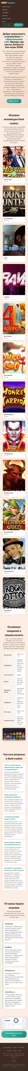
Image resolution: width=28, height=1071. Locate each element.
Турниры (4, 9)
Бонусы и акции (6, 18)
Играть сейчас (14, 101)
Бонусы (15, 1050)
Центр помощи (6, 6)
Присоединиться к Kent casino (14, 1034)
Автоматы (5, 15)
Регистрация (18, 24)
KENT (8, 2)
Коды (3, 21)
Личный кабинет (7, 25)
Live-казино (5, 12)
